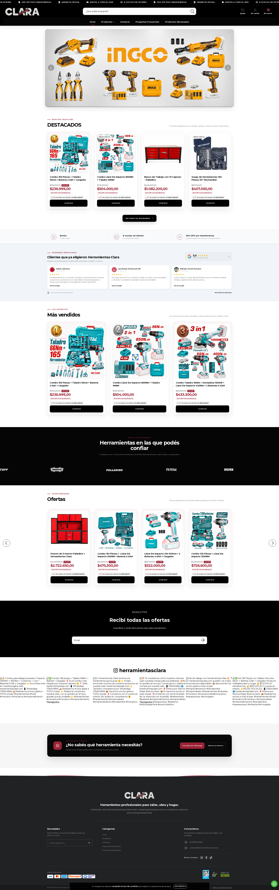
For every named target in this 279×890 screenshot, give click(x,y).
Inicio (92, 22)
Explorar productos (215, 745)
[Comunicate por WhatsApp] (274, 884)
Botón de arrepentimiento (222, 887)
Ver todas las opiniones (223, 292)
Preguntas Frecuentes (147, 22)
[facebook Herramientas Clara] (206, 858)
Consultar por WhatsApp (192, 745)
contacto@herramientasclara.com (204, 848)
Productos (106, 22)
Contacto (125, 22)
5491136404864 (196, 842)
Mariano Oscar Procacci (190, 269)
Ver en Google (55, 285)
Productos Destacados (177, 22)
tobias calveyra (63, 269)
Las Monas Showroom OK (129, 269)
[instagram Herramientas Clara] (202, 858)
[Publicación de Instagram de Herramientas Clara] (23, 700)
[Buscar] (192, 11)
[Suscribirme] (89, 843)
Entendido (180, 886)
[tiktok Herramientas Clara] (211, 858)
